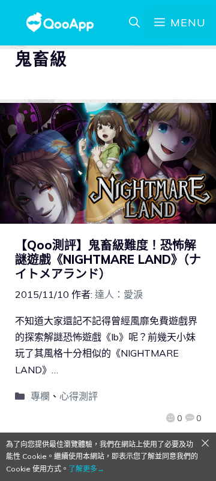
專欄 (40, 396)
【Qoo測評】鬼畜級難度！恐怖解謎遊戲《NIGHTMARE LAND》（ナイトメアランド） (108, 259)
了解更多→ (86, 468)
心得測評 (78, 396)
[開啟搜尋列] (134, 22)
